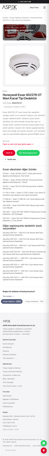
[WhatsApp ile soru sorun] (44, 443)
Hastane (6, 351)
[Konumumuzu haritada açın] (44, 450)
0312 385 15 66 (25, 2)
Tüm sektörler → (9, 358)
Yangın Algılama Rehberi (12, 368)
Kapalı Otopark (8, 344)
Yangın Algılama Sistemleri (19, 18)
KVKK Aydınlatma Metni (22, 446)
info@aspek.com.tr (10, 426)
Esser (5, 91)
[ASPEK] (10, 7)
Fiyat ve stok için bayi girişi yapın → (18, 144)
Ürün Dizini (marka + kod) (12, 386)
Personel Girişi (10, 450)
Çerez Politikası (38, 446)
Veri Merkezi (7, 347)
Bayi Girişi (34, 7)
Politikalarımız (8, 406)
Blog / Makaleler (9, 379)
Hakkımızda (7, 396)
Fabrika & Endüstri (9, 354)
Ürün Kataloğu (8, 382)
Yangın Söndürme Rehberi (12, 371)
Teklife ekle (11, 159)
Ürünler (5, 18)
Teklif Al (9, 153)
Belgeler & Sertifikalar (11, 399)
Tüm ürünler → (8, 296)
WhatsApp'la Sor (29, 153)
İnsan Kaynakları (9, 403)
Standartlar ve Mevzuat (11, 375)
